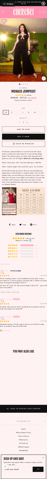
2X (35, 112)
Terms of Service (23, 436)
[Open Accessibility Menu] (43, 3)
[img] (4, 276)
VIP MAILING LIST (23, 421)
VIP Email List (23, 443)
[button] (20, 95)
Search (23, 429)
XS (6, 112)
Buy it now (23, 136)
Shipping (17, 100)
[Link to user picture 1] (6, 335)
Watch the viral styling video (34, 158)
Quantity (23, 118)
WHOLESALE (23, 450)
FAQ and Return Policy (23, 432)
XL (28, 112)
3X (41, 112)
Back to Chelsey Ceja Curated (25, 409)
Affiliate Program (23, 447)
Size (23, 108)
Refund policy (23, 440)
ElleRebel (23, 88)
